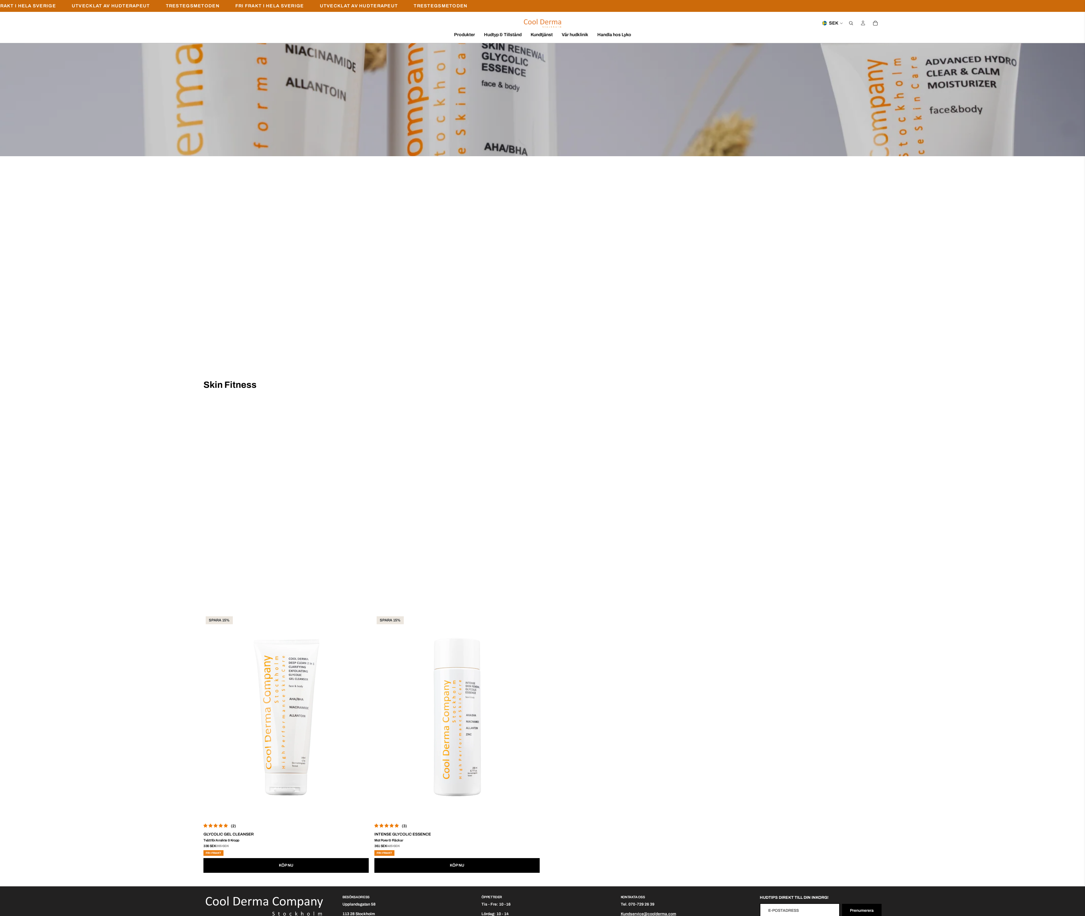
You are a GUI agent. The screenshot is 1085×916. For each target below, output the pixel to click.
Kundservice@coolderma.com (648, 914)
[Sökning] (851, 23)
